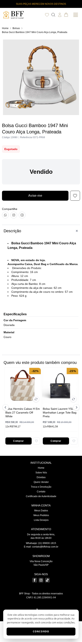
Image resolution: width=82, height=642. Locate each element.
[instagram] (41, 580)
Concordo (41, 631)
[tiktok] (47, 580)
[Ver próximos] (76, 407)
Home (5, 28)
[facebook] (34, 580)
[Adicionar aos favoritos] (36, 441)
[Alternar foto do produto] (36, 399)
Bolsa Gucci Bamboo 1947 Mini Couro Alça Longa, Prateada (34, 32)
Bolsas (16, 28)
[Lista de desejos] (47, 14)
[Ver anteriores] (6, 407)
